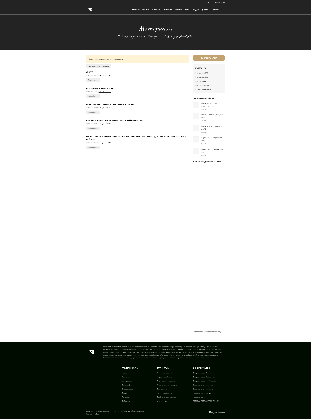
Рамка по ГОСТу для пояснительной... (209, 104)
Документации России (202, 373)
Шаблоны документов (166, 397)
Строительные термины (203, 389)
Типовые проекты (164, 373)
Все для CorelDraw (202, 85)
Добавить (126, 401)
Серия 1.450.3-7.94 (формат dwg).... (211, 139)
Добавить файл (209, 58)
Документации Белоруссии (204, 377)
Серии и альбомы (164, 377)
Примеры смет (163, 389)
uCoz (97, 414)
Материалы (154, 37)
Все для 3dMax (201, 81)
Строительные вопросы (203, 385)
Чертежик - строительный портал (116, 411)
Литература (162, 401)
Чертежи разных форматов (204, 393)
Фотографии (127, 385)
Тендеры (125, 397)
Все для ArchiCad (201, 77)
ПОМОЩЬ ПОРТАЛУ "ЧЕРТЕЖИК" (206, 401)
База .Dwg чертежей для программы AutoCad (110, 104)
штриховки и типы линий (100, 88)
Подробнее (92, 80)
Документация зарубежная (204, 381)
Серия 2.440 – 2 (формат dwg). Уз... (212, 150)
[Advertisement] (209, 247)
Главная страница (130, 37)
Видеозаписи (127, 389)
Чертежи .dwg (199, 397)
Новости (125, 373)
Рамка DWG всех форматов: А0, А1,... (212, 127)
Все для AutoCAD (105, 75)
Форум (124, 393)
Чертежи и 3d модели (166, 381)
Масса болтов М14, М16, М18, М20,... (212, 116)
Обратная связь (137, 411)
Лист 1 (89, 72)
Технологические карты (167, 385)
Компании (126, 377)
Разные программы (203, 89)
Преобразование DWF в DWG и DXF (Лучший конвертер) (114, 120)
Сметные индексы (165, 393)
